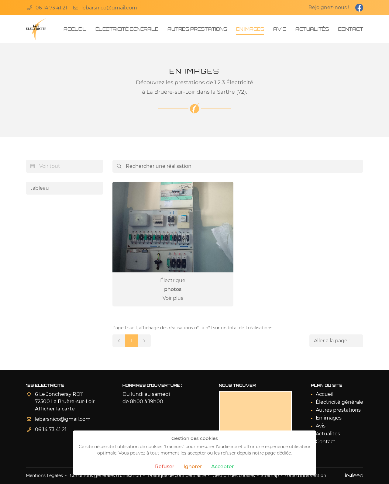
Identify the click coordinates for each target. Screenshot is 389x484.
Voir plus (173, 298)
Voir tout (45, 166)
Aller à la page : (331, 341)
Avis (279, 29)
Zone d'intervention (305, 475)
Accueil (75, 29)
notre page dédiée (271, 453)
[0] (118, 340)
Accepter (222, 466)
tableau (39, 188)
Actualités (312, 29)
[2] (144, 340)
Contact (350, 29)
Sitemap (270, 475)
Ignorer (193, 466)
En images (250, 29)
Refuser (164, 466)
